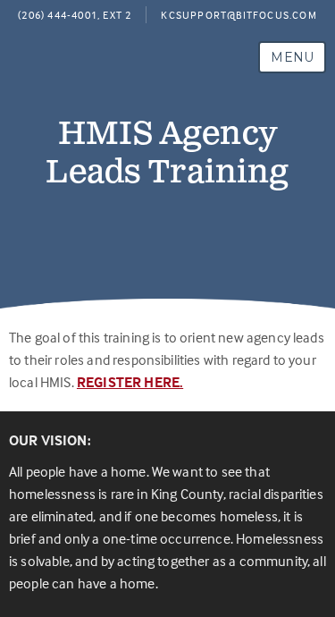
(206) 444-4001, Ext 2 (74, 14)
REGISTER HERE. (130, 382)
